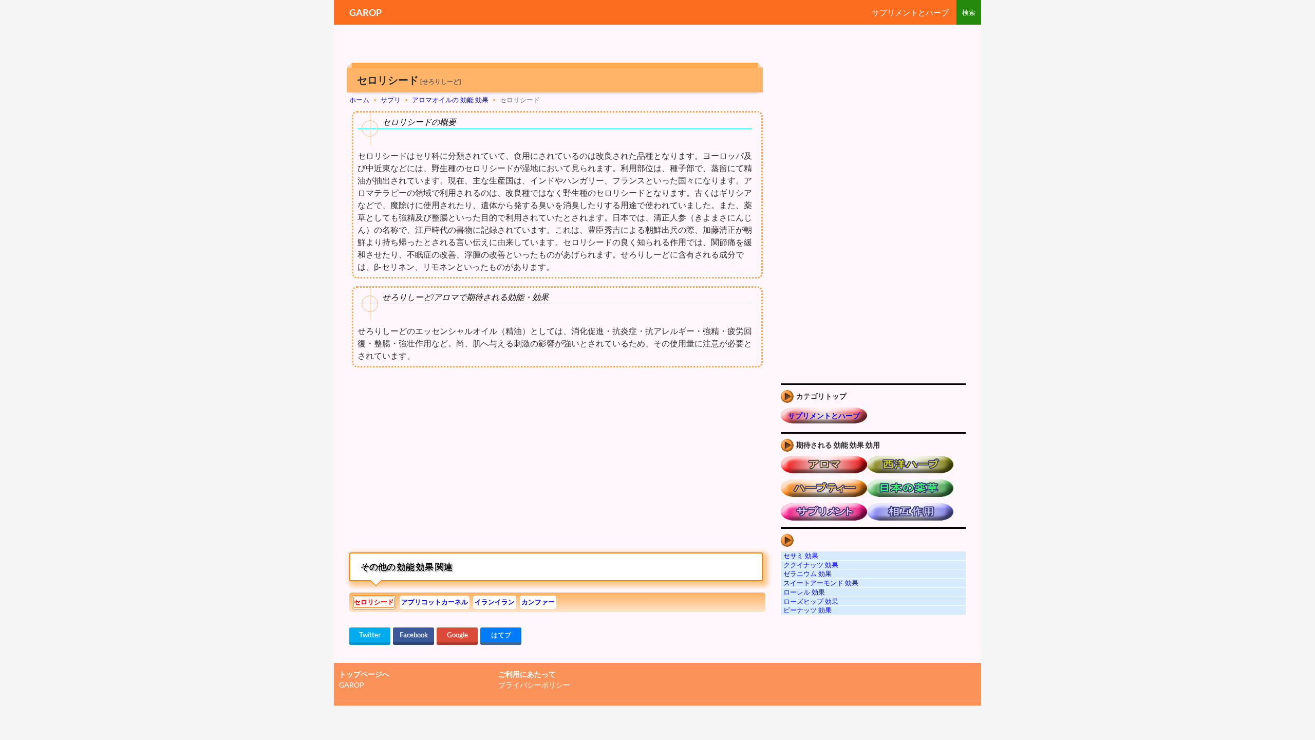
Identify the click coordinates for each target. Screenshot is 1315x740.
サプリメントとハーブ (910, 12)
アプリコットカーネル (434, 602)
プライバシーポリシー (534, 684)
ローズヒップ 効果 (810, 601)
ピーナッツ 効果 (807, 610)
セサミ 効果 (800, 555)
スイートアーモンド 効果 (820, 583)
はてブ (501, 635)
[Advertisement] (435, 462)
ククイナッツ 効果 (810, 565)
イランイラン (495, 602)
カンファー (538, 602)
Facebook (414, 635)
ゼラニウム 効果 (807, 573)
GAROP (365, 12)
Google (457, 635)
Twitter (370, 635)
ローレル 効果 (804, 592)
